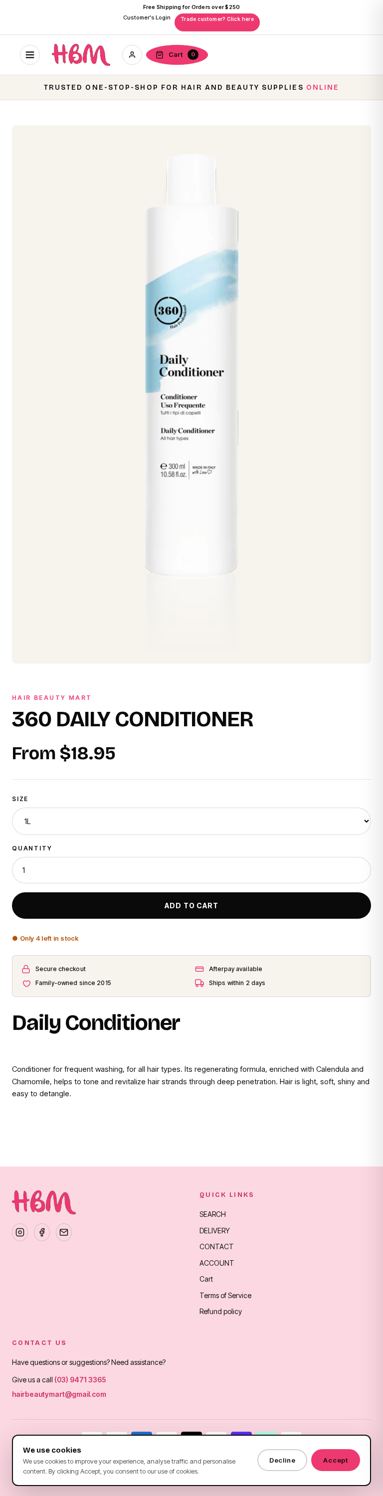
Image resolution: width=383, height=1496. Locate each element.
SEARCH (212, 1214)
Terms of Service (225, 1295)
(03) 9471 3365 (80, 1379)
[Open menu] (30, 55)
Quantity (32, 848)
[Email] (64, 1232)
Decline (282, 1460)
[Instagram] (20, 1232)
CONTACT (216, 1246)
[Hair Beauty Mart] (81, 55)
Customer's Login (147, 17)
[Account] (132, 55)
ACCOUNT (216, 1263)
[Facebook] (42, 1232)
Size (20, 799)
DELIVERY (214, 1230)
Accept (335, 1460)
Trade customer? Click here (217, 19)
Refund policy (220, 1311)
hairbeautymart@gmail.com (59, 1394)
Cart (206, 1279)
